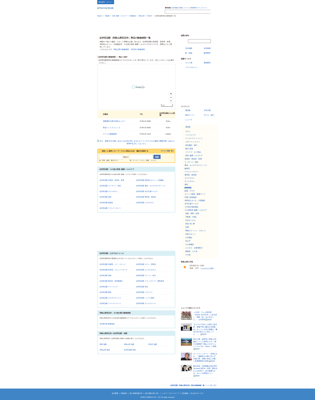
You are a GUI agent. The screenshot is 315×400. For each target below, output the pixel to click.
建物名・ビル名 (191, 251)
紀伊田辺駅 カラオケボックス (110, 298)
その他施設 (189, 244)
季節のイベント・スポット (195, 231)
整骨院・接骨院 (191, 175)
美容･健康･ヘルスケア (194, 155)
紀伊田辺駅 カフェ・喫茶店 (146, 264)
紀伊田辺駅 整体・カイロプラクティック (150, 186)
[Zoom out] (171, 97)
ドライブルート (191, 67)
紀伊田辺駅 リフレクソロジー (110, 208)
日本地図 (188, 48)
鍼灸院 (187, 168)
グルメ (187, 131)
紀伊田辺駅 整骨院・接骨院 (146, 197)
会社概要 (115, 393)
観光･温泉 (189, 149)
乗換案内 (207, 63)
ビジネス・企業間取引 (194, 248)
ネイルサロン (190, 181)
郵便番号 (194, 8)
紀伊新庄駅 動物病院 (107, 324)
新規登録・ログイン (105, 2)
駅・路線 (188, 53)
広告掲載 (185, 393)
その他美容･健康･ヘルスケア (196, 210)
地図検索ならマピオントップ (193, 2)
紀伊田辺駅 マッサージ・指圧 (110, 186)
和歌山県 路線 (105, 350)
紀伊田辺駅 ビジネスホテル (146, 270)
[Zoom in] (171, 94)
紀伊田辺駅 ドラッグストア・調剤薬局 (150, 281)
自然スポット (190, 234)
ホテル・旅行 (209, 115)
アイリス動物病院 (110, 134)
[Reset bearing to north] (171, 101)
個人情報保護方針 (136, 393)
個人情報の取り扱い (152, 393)
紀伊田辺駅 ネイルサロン (109, 191)
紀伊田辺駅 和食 (142, 287)
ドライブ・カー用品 (193, 152)
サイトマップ (214, 2)
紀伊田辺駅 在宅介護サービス (147, 191)
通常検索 (168, 8)
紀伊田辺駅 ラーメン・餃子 (146, 275)
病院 (186, 184)
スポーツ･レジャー (192, 142)
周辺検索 (175, 8)
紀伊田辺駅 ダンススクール (146, 303)
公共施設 (188, 237)
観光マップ (189, 115)
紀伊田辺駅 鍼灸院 (106, 203)
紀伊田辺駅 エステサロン (145, 203)
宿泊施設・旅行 (191, 145)
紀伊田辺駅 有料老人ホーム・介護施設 (150, 180)
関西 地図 (103, 344)
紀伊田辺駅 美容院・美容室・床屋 (112, 180)
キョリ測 (188, 63)
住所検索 (207, 48)
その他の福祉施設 (191, 207)
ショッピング (190, 135)
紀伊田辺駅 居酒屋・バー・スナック (113, 264)
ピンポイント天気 (207, 268)
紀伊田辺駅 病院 (105, 197)
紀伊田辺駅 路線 (130, 350)
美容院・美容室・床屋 (193, 159)
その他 (187, 255)
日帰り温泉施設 (191, 197)
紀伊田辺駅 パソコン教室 (145, 298)
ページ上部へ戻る (193, 385)
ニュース (188, 120)
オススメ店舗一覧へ (167, 151)
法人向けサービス (197, 393)
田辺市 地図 (152, 344)
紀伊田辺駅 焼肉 (105, 275)
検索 (214, 12)
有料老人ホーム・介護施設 (195, 200)
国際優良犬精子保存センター (114, 121)
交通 (187, 227)
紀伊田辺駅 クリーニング (109, 287)
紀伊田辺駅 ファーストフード (110, 303)
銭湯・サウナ (190, 191)
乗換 (180, 8)
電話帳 (187, 110)
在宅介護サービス (191, 204)
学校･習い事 (190, 224)
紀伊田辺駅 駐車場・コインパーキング (113, 270)
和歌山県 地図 (129, 344)
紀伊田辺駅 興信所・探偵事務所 (111, 281)
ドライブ (187, 8)
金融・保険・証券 (192, 213)
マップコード (202, 8)
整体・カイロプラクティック (196, 165)
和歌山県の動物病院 (121, 49)
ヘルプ (206, 2)
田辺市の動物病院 (138, 49)
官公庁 (187, 241)
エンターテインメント (194, 138)
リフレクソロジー (191, 172)
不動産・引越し (191, 217)
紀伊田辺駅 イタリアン (144, 292)
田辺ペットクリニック (111, 128)
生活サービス (190, 220)
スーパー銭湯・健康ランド (195, 194)
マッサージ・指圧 (191, 162)
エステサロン (190, 178)
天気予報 (207, 110)
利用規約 (124, 393)
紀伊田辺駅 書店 (105, 292)
